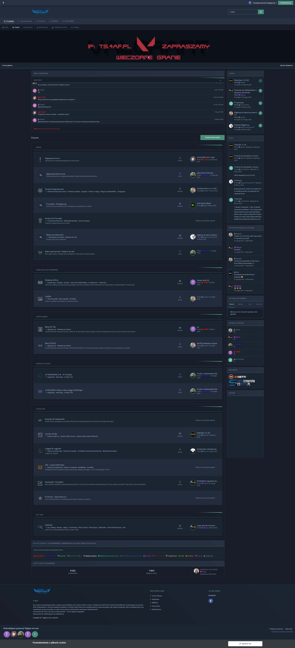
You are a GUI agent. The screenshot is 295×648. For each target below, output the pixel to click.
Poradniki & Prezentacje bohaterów (89, 451)
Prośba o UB (68, 377)
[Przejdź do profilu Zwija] (193, 205)
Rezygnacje (121, 191)
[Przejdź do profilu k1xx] (231, 273)
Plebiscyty (102, 282)
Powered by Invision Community (282, 632)
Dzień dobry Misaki (204, 203)
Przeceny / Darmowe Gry (55, 497)
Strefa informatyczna (114, 527)
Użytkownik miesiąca (70, 221)
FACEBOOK (212, 595)
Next (292, 46)
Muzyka (59, 527)
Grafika (48, 296)
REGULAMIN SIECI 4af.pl (206, 157)
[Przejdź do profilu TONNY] (193, 282)
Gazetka (66, 282)
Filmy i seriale (83, 527)
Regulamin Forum (52, 158)
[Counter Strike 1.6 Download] (242, 383)
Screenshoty (73, 527)
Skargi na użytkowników (108, 191)
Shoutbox (41, 21)
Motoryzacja (93, 527)
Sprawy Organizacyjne (54, 189)
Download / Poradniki (54, 482)
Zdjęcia (65, 527)
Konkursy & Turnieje (53, 218)
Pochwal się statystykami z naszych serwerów (246, 156)
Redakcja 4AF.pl (51, 280)
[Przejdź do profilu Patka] (196, 571)
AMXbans (155, 603)
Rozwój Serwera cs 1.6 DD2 (207, 189)
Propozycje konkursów (55, 221)
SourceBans (156, 606)
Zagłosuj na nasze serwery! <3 (208, 235)
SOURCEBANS (69, 21)
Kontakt (289, 629)
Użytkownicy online (60, 27)
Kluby (6, 27)
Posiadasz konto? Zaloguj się (264, 3)
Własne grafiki (63, 299)
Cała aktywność (26, 21)
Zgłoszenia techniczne (55, 174)
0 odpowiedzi (249, 241)
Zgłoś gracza (51, 329)
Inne (124, 527)
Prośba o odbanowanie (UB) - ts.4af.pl (211, 374)
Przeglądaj (10, 21)
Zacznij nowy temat (212, 137)
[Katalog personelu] (35, 634)
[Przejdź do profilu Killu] (193, 451)
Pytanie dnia (51, 282)
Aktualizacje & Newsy (110, 451)
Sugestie (84, 191)
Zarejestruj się (285, 3)
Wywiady (59, 282)
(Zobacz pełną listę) (88, 543)
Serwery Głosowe (43, 364)
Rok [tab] (250, 304)
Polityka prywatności (276, 629)
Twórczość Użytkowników (47, 270)
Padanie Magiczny (241, 125)
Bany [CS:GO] (50, 343)
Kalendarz (29, 27)
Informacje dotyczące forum (56, 191)
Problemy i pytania (74, 191)
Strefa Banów (41, 317)
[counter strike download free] (238, 377)
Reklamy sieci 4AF (71, 237)
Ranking (76, 27)
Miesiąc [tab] (240, 304)
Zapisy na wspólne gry (54, 451)
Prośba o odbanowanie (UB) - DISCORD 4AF (213, 389)
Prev (3, 46)
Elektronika (102, 527)
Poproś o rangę (93, 191)
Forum (17, 27)
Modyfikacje (82, 467)
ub (198, 327)
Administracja (43, 27)
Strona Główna (157, 596)
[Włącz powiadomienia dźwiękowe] (221, 80)
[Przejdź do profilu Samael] (193, 190)
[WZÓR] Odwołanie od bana (207, 343)
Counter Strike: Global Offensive (87, 436)
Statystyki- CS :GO (203, 433)
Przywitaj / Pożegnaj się (56, 204)
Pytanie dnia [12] (203, 280)
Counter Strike (51, 434)
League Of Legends (53, 448)
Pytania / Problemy (70, 467)
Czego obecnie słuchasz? (206, 526)
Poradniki (72, 299)
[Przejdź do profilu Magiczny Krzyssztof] (193, 237)
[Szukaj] (261, 12)
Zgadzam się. (246, 644)
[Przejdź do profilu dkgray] (193, 483)
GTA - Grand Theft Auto (54, 465)
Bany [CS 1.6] (50, 327)
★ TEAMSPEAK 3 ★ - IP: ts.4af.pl (58, 374)
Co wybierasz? (93, 282)
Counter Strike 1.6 (53, 436)
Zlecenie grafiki (52, 299)
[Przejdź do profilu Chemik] (193, 159)
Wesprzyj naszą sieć (54, 235)
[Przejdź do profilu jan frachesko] (231, 103)
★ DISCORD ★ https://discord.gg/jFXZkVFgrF (64, 390)
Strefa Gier (40, 409)
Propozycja (239, 102)
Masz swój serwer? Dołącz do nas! (59, 251)
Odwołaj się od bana (64, 329)
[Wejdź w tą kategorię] (219, 148)
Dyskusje (48, 525)
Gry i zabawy (51, 527)
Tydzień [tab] (231, 304)
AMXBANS (54, 21)
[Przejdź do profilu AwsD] (193, 175)
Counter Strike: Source (67, 436)
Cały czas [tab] (259, 304)
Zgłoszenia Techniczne (205, 173)
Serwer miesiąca (84, 221)
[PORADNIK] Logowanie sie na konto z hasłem (214, 481)
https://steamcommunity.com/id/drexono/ (59, 122)
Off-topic (39, 515)
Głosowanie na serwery (56, 237)
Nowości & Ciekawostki (55, 419)
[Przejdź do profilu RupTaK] (193, 435)
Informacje (59, 377)
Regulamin (51, 377)
